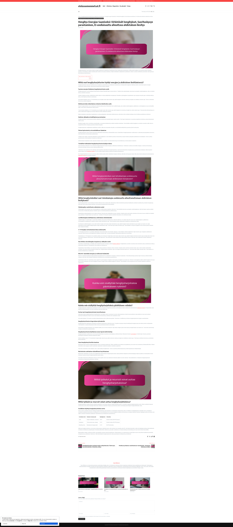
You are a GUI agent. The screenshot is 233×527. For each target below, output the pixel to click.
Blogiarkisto (116, 6)
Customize (5, 523)
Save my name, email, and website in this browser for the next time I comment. (94, 516)
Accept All (43, 523)
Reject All (24, 523)
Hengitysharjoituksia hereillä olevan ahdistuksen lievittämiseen (92, 16)
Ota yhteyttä (123, 6)
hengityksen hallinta (91, 151)
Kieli (104, 6)
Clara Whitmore (116, 463)
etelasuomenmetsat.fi (89, 6)
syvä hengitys (133, 333)
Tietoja (128, 6)
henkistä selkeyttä (116, 243)
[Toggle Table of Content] (89, 78)
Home (79, 16)
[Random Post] (151, 11)
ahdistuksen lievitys (82, 155)
